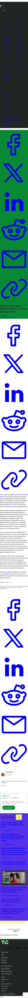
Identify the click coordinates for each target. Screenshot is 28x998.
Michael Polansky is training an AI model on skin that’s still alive (13, 863)
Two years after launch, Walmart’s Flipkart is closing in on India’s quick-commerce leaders (13, 837)
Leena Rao (3, 316)
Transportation (21, 67)
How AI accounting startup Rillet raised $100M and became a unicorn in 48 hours (13, 890)
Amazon (6, 23)
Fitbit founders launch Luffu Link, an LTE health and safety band (13, 825)
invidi (7, 582)
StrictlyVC (6, 101)
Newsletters (7, 105)
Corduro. (8, 578)
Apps (5, 27)
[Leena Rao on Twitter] (6, 777)
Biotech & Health (8, 31)
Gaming (6, 71)
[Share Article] (0, 320)
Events (5, 94)
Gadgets (6, 67)
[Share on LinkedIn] (14, 215)
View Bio (3, 785)
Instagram (20, 19)
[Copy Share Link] (14, 302)
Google (5, 75)
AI (4, 19)
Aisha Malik (8, 830)
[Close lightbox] (3, 997)
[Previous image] (0, 997)
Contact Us (7, 124)
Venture (19, 71)
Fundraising (7, 63)
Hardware (20, 16)
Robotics (20, 44)
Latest (5, 16)
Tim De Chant (8, 905)
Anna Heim (7, 858)
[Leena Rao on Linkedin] (10, 777)
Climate (6, 35)
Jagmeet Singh (9, 844)
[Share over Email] (14, 273)
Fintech (5, 60)
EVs (4, 56)
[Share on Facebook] (14, 157)
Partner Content (8, 117)
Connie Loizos (8, 868)
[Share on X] (14, 186)
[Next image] (1, 997)
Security (19, 48)
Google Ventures (8, 574)
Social (19, 52)
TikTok (19, 63)
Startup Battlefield (9, 98)
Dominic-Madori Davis (11, 895)
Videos (5, 113)
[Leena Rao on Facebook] (8, 777)
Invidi (11, 494)
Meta (18, 33)
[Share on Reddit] (14, 244)
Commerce (7, 44)
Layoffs (19, 23)
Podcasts (6, 109)
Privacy (19, 40)
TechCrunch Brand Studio (11, 120)
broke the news (10, 506)
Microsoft (20, 37)
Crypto (5, 48)
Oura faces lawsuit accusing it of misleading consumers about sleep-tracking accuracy (14, 911)
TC (10, 582)
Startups (19, 60)
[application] (14, 877)
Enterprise (6, 52)
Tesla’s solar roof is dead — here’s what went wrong (12, 900)
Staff (4, 90)
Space (19, 56)
